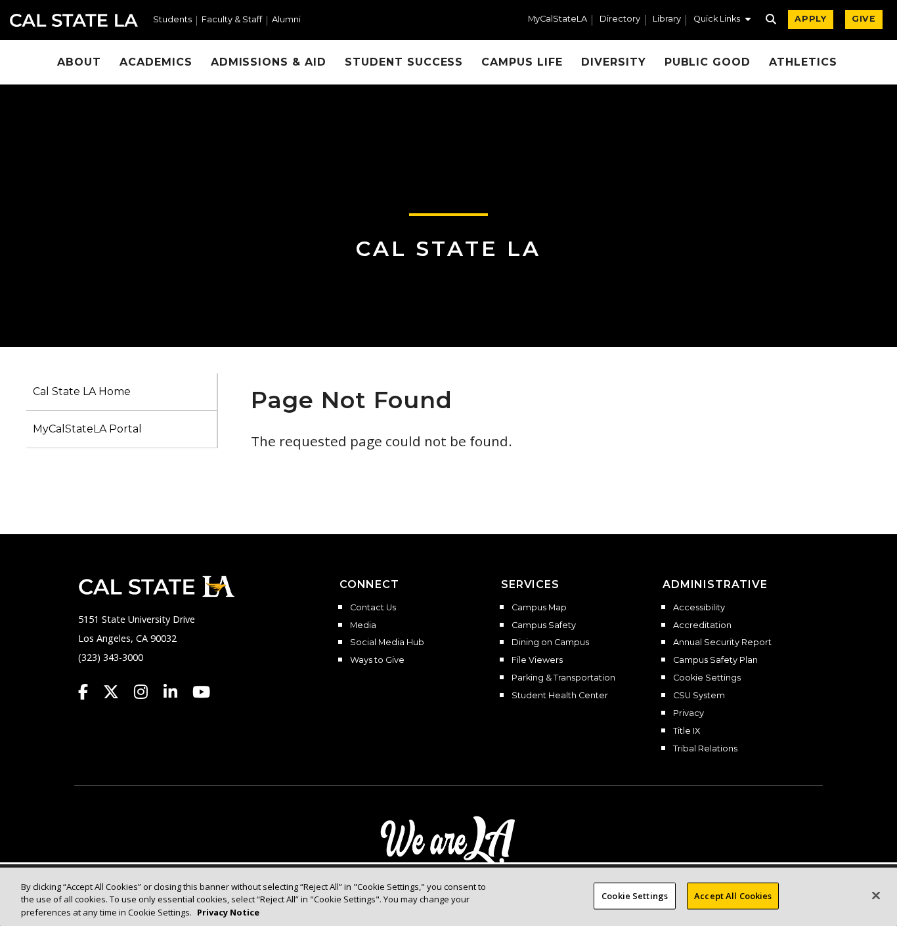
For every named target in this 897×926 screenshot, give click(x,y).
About (79, 62)
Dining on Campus (550, 642)
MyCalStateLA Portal (87, 429)
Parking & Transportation (563, 678)
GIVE (864, 19)
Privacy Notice (228, 912)
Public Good (708, 62)
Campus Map (539, 607)
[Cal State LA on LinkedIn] (177, 691)
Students (172, 20)
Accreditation (702, 625)
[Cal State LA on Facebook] (89, 691)
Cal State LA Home (82, 391)
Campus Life (522, 62)
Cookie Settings (707, 678)
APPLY (811, 19)
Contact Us (373, 607)
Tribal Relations (705, 748)
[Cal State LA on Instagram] (147, 691)
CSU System (699, 695)
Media (363, 625)
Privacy (688, 713)
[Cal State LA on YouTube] (201, 691)
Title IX (686, 731)
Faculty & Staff (232, 20)
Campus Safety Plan (715, 660)
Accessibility (699, 607)
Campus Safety (544, 625)
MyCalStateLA (557, 19)
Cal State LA (74, 20)
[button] (722, 20)
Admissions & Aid (268, 62)
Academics (156, 62)
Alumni (286, 20)
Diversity (613, 62)
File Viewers (537, 660)
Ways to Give (377, 660)
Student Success (404, 62)
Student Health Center (560, 695)
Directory (620, 19)
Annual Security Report (722, 642)
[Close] (876, 895)
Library (667, 19)
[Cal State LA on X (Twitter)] (117, 691)
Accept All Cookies (733, 895)
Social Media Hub (387, 642)
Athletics (803, 62)
